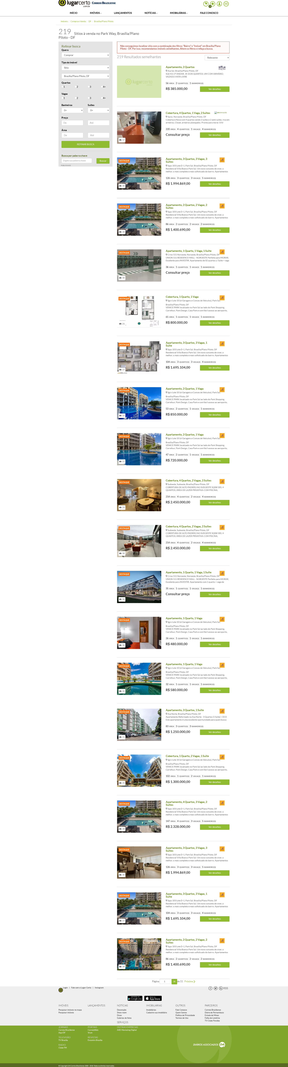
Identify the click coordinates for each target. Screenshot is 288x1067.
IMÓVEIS (63, 1005)
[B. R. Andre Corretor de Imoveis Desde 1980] (222, 68)
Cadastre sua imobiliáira (156, 1012)
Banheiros (67, 105)
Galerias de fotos (124, 1018)
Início (73, 13)
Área (64, 130)
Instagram (99, 988)
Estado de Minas (212, 1015)
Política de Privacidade (185, 1015)
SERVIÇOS (122, 1022)
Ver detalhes (214, 89)
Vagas (65, 93)
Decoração (121, 1010)
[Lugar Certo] (60, 989)
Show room (122, 1012)
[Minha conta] (219, 3)
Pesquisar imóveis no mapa (70, 1010)
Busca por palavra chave (74, 155)
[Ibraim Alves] (222, 114)
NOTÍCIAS (122, 1005)
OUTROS (180, 1005)
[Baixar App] (135, 1001)
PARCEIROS (211, 1005)
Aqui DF (61, 1033)
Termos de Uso (182, 1018)
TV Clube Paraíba (212, 1021)
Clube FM (62, 1048)
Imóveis (95, 13)
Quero (65, 50)
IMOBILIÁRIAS (154, 1005)
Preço (65, 117)
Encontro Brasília (95, 1040)
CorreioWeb (93, 1030)
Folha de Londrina (212, 1018)
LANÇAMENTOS (96, 1005)
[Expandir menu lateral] (226, 3)
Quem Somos (181, 1012)
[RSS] (223, 989)
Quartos (66, 82)
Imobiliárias (178, 13)
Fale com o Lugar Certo (81, 988)
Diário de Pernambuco (214, 1012)
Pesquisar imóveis (66, 1012)
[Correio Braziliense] (104, 2)
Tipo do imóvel (69, 62)
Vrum (90, 1033)
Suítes (91, 105)
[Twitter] (216, 989)
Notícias (150, 13)
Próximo (189, 981)
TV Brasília (63, 1040)
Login (65, 988)
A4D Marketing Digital (127, 1030)
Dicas (119, 1015)
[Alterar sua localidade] (205, 3)
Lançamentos (123, 13)
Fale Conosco (209, 13)
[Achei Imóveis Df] (222, 160)
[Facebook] (210, 989)
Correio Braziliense (213, 1010)
